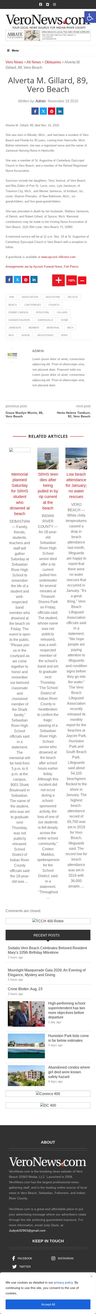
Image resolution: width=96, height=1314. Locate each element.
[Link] (26, 1015)
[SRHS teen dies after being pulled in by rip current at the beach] (48, 458)
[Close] (91, 1276)
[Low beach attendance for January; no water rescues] (76, 458)
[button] (90, 17)
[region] (48, 1293)
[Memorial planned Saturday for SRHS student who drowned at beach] (20, 458)
